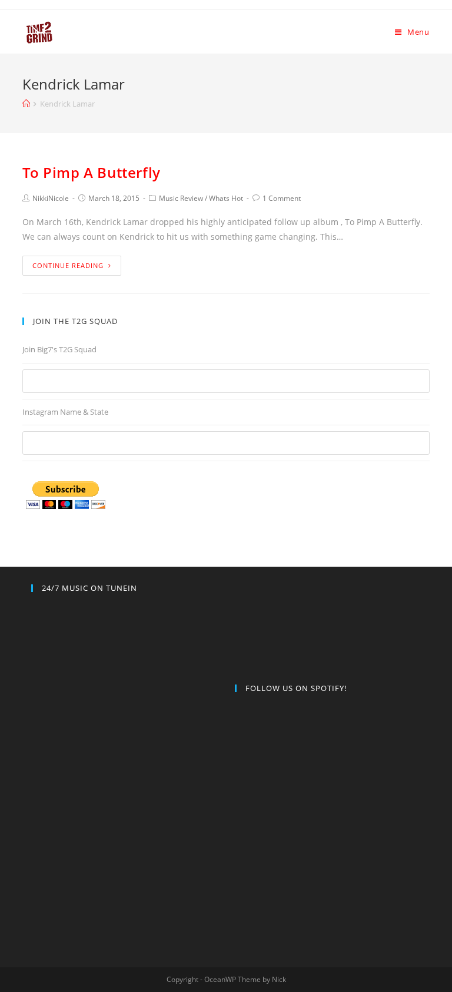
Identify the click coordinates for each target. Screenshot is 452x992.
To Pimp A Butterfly (91, 172)
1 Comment (281, 198)
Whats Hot (226, 198)
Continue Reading (68, 265)
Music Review (181, 198)
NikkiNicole (50, 198)
